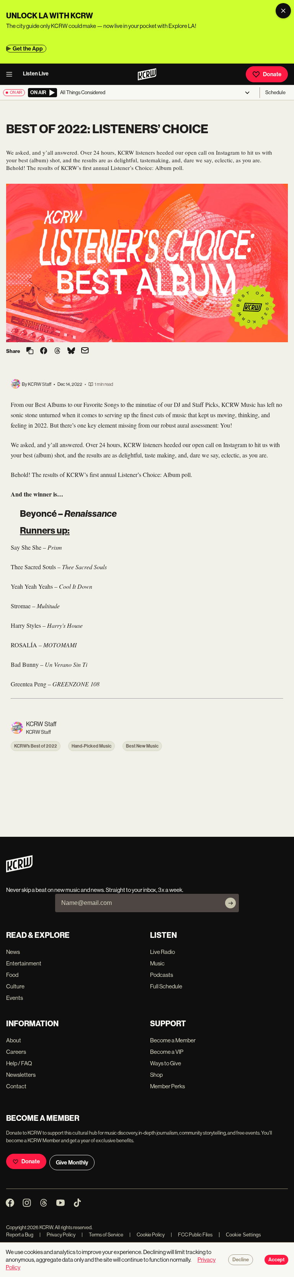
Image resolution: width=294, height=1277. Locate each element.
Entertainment (23, 963)
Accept (276, 1260)
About (13, 1040)
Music (157, 963)
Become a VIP (166, 1051)
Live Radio (162, 952)
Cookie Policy (147, 1235)
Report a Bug (19, 1235)
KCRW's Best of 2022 (35, 746)
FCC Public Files (191, 1235)
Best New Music (142, 746)
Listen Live (36, 73)
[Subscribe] (230, 903)
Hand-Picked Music (91, 746)
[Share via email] (85, 351)
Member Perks (167, 1086)
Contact (16, 1086)
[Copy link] (30, 351)
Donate (272, 74)
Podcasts (161, 975)
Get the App (28, 48)
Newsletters (21, 1074)
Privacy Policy (57, 1235)
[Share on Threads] (57, 351)
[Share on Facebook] (43, 351)
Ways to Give (165, 1063)
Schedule (275, 92)
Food (12, 975)
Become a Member (173, 1040)
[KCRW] (19, 870)
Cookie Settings (243, 1235)
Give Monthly (72, 1162)
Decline (240, 1260)
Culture (15, 986)
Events (14, 997)
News (13, 952)
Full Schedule (166, 986)
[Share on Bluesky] (71, 351)
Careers (16, 1051)
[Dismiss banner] (283, 10)
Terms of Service (102, 1235)
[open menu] (11, 74)
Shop (156, 1074)
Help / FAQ (19, 1063)
